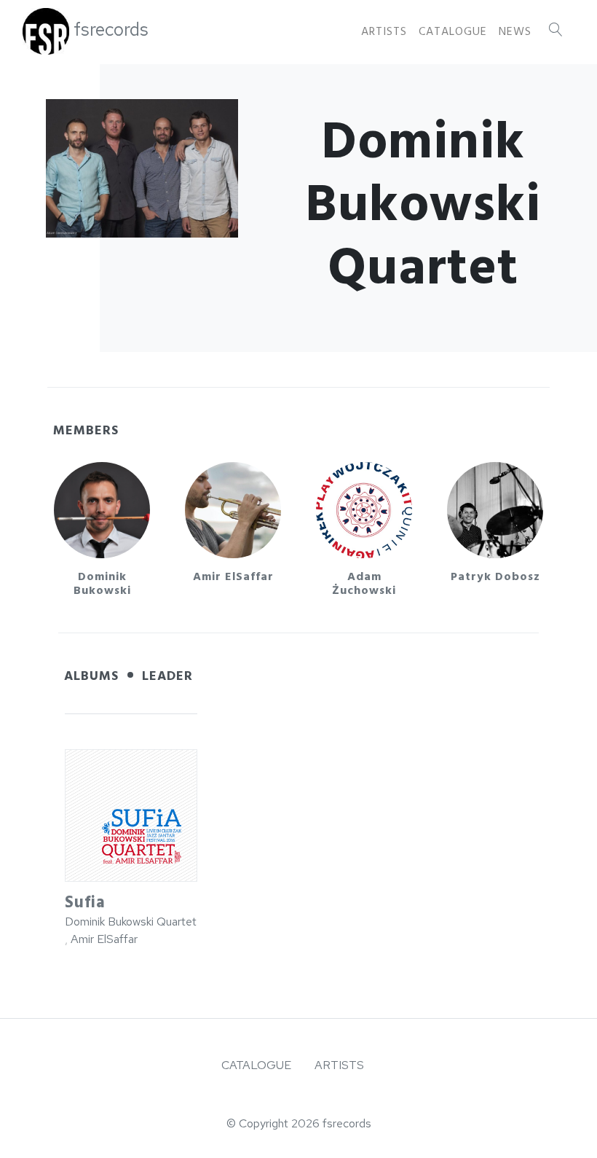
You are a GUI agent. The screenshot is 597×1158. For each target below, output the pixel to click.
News (515, 31)
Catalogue (453, 31)
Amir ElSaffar (104, 939)
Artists (384, 31)
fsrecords (111, 29)
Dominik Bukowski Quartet (131, 921)
